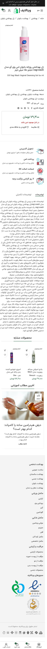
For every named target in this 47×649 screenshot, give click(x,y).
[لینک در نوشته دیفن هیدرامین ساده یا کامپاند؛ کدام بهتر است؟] (22, 406)
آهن (41, 532)
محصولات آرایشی (36, 552)
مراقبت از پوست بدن (35, 565)
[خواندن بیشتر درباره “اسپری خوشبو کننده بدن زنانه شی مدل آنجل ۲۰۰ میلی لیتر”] (5, 350)
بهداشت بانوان (22, 18)
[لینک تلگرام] (18, 108)
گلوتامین (39, 512)
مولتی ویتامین (37, 523)
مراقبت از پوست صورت (34, 556)
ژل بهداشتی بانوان (7, 18)
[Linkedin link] (21, 108)
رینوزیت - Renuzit (35, 375)
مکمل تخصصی (37, 541)
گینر (41, 507)
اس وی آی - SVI (33, 103)
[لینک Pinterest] (25, 108)
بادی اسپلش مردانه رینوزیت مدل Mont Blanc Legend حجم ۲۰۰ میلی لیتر (34, 373)
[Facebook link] (31, 108)
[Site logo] (22, 10)
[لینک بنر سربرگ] (22, 3)
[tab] (39, 195)
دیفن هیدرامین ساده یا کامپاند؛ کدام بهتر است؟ (22, 427)
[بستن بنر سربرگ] (3, 3)
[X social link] (28, 108)
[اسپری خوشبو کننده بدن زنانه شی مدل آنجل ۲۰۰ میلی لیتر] (11, 357)
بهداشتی (34, 18)
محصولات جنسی (36, 570)
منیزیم (40, 527)
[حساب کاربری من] (9, 10)
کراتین (40, 498)
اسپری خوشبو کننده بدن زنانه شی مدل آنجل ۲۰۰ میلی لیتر (13, 372)
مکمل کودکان (38, 536)
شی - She (17, 375)
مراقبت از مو (38, 561)
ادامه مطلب (22, 444)
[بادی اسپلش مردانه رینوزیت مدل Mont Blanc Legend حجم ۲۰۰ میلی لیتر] (33, 357)
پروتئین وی (39, 503)
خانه (42, 18)
